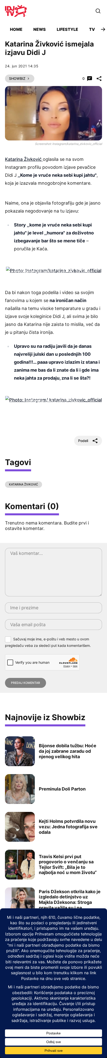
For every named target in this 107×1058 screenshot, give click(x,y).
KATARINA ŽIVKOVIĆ (23, 484)
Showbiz (17, 78)
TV (92, 29)
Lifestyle (67, 29)
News (39, 29)
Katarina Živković (24, 159)
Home (16, 29)
